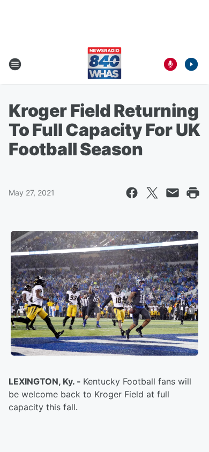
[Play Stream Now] (191, 64)
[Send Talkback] (170, 64)
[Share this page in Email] (172, 192)
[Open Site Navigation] (15, 64)
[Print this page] (192, 192)
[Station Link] (104, 64)
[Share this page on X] (152, 192)
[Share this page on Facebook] (131, 192)
